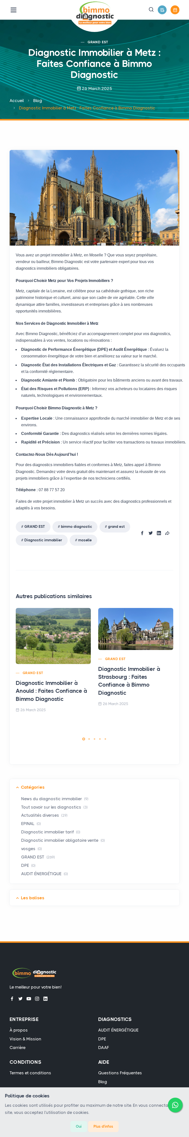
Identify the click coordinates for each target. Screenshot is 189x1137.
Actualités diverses (44, 815)
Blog (37, 100)
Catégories (33, 787)
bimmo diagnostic (76, 526)
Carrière (18, 1047)
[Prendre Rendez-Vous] (175, 9)
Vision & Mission (25, 1038)
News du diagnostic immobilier (54, 798)
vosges (31, 848)
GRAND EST (98, 42)
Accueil (17, 100)
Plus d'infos (103, 1126)
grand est (116, 526)
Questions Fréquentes (120, 1072)
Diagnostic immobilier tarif (50, 831)
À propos (19, 1030)
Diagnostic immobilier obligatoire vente (63, 840)
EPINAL (31, 823)
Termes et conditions (30, 1072)
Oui (79, 1126)
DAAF (103, 1047)
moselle (85, 540)
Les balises (32, 897)
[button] (151, 10)
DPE (28, 865)
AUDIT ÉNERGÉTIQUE (44, 873)
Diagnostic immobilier (43, 540)
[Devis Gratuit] (162, 9)
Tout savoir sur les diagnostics (54, 807)
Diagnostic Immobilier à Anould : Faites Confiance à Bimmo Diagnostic (51, 691)
